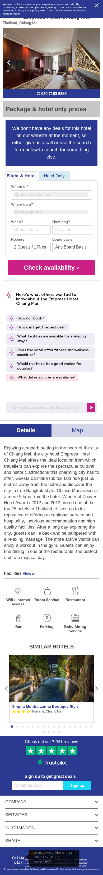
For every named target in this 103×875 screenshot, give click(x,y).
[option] (51, 688)
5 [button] (33, 726)
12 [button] (70, 726)
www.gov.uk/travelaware (88, 869)
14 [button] (80, 726)
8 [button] (49, 726)
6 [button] (38, 726)
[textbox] (54, 194)
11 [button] (64, 726)
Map (77, 430)
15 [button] (85, 726)
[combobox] (51, 195)
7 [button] (43, 726)
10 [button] (59, 726)
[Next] (96, 689)
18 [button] (49, 732)
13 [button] (75, 726)
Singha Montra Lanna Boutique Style (45, 706)
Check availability (50, 267)
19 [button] (54, 732)
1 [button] (12, 726)
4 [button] (27, 726)
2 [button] (17, 726)
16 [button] (91, 726)
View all (29, 573)
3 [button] (22, 726)
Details (25, 430)
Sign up (77, 785)
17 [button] (43, 732)
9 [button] (54, 726)
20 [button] (59, 732)
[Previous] (6, 689)
